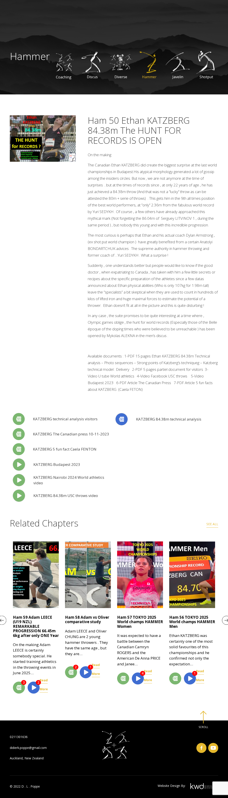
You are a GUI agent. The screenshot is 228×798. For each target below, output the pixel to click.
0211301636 (19, 737)
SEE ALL (212, 524)
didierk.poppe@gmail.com (28, 748)
